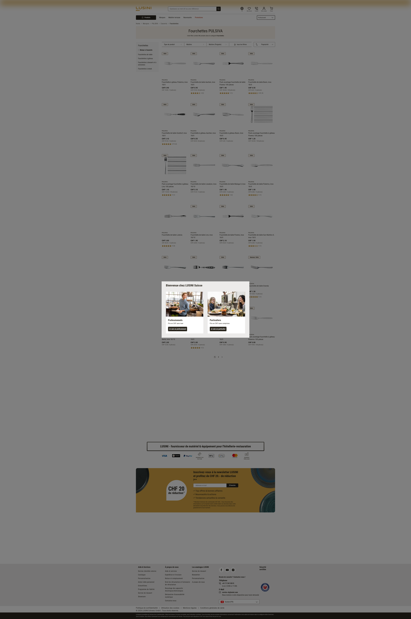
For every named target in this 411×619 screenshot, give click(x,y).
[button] (184, 312)
